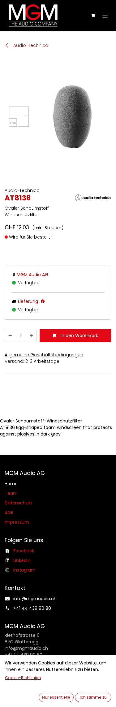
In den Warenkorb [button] (79, 335)
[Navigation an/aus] (105, 15)
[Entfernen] (10, 335)
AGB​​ (9, 512)
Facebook (23, 551)
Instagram (24, 570)
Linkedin (21, 560)
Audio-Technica (30, 45)
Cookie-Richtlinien (23, 677)
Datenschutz (18, 503)
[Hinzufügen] (31, 335)
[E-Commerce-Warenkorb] (93, 15)
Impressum (17, 522)
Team (11, 493)
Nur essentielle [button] (56, 697)
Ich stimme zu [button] (93, 697)
